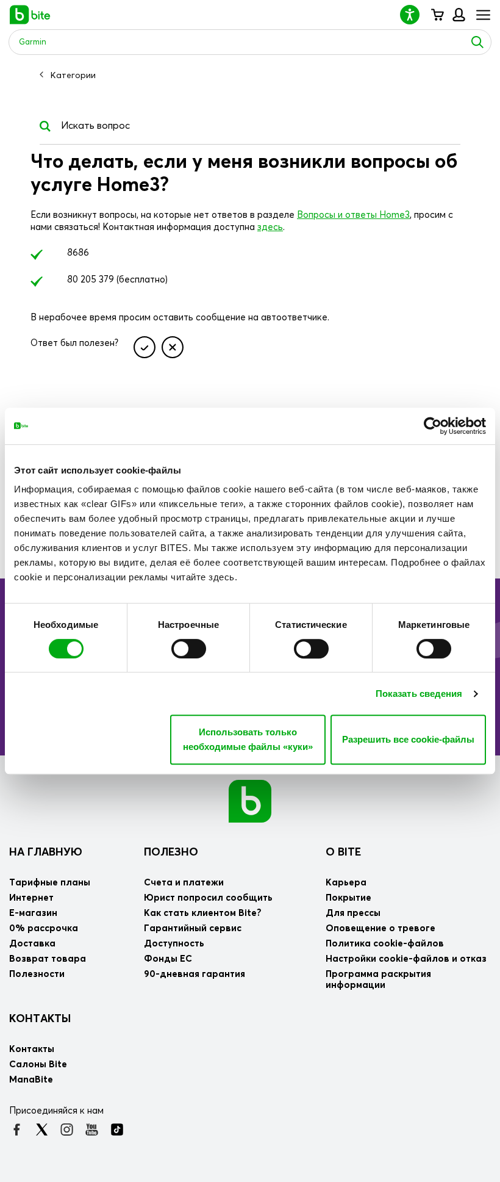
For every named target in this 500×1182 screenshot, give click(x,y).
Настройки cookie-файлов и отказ (406, 959)
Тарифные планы (49, 882)
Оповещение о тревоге (380, 928)
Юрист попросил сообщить (208, 898)
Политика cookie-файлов (385, 943)
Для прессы (353, 913)
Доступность (174, 943)
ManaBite (458, 14)
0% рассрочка (43, 928)
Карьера (346, 882)
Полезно (171, 852)
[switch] (188, 648)
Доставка (32, 943)
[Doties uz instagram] (66, 1129)
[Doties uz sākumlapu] (250, 800)
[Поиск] (477, 42)
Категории (73, 75)
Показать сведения (419, 693)
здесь (270, 227)
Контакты (40, 1019)
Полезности (37, 974)
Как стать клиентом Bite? (203, 913)
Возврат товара (47, 959)
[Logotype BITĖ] (30, 14)
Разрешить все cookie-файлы (408, 739)
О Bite (343, 852)
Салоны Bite (38, 1064)
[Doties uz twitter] (41, 1129)
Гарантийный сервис (192, 928)
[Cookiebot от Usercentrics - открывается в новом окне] (432, 426)
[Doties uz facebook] (16, 1129)
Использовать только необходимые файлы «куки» (248, 739)
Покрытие (348, 898)
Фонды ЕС (168, 959)
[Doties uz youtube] (91, 1129)
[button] (414, 14)
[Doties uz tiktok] (116, 1129)
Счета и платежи (184, 882)
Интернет (31, 898)
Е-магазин (33, 913)
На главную (45, 852)
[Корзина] (437, 14)
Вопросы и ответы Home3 (353, 215)
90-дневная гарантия (194, 974)
